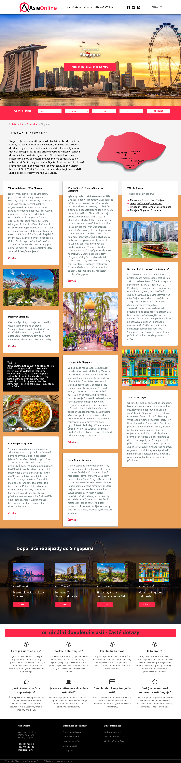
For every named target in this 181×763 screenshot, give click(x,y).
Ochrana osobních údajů (115, 736)
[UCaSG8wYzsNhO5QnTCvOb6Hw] (138, 7)
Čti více (12, 258)
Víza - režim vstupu (136, 397)
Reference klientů (71, 736)
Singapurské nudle (21, 429)
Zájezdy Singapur (136, 188)
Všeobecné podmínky (114, 741)
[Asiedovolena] (128, 7)
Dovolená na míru (71, 741)
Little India (135, 383)
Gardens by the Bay (22, 302)
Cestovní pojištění (112, 732)
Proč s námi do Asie (72, 732)
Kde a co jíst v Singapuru (20, 443)
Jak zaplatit (68, 750)
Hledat (159, 111)
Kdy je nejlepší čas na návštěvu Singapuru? (148, 269)
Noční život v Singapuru (79, 460)
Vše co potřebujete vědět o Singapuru (26, 188)
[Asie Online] (38, 7)
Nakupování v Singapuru (80, 362)
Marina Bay (135, 254)
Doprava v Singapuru (18, 317)
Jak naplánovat (70, 746)
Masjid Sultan (77, 348)
